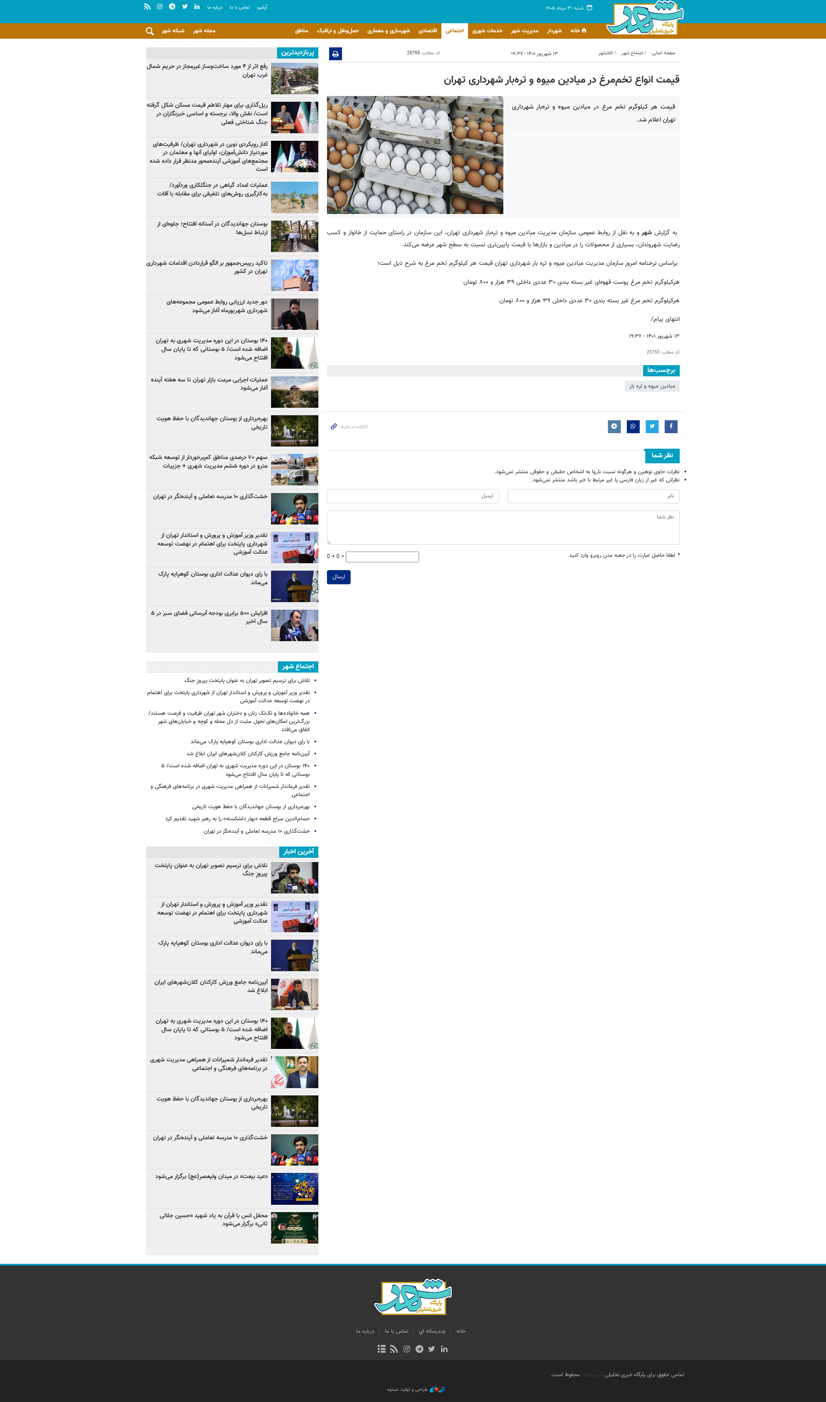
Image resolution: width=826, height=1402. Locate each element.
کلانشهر (605, 53)
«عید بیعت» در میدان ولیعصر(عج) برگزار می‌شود (211, 1177)
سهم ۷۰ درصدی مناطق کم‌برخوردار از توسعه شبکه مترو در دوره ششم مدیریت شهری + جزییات (208, 462)
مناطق (301, 31)
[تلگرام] (419, 1350)
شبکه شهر (173, 31)
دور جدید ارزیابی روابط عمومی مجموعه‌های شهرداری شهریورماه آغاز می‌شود (217, 307)
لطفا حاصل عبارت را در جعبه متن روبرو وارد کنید (624, 556)
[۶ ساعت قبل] (294, 117)
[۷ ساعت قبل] (294, 547)
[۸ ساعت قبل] (294, 275)
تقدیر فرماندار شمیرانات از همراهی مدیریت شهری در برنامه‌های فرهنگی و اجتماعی (230, 790)
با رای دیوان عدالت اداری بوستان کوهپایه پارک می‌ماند (213, 579)
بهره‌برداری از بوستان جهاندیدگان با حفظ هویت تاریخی (212, 423)
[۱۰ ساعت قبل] (294, 586)
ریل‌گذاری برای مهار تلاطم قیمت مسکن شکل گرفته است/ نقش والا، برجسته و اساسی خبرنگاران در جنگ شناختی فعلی (207, 114)
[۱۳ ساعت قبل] (294, 431)
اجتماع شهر (633, 53)
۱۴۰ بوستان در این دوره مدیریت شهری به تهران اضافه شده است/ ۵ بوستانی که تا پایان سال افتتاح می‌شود (212, 349)
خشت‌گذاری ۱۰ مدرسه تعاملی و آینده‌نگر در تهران (210, 497)
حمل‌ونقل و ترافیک (338, 31)
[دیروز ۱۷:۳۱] (294, 78)
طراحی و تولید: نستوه (407, 1389)
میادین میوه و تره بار (652, 386)
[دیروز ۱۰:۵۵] (294, 508)
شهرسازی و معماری (388, 31)
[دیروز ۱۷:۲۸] (294, 236)
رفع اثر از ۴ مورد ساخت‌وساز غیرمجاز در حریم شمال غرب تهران (207, 71)
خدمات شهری (487, 31)
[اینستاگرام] (406, 1350)
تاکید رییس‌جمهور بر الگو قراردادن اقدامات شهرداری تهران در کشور (207, 268)
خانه (575, 31)
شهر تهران (592, 1375)
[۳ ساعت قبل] (294, 314)
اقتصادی (428, 31)
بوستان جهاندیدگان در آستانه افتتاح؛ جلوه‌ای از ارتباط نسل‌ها (212, 229)
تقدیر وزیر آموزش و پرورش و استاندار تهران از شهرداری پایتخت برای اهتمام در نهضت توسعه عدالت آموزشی (212, 544)
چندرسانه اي (432, 1331)
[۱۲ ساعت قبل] (294, 353)
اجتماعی (455, 31)
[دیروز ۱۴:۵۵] (294, 197)
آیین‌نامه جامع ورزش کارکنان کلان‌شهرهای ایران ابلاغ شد (248, 754)
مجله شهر (204, 31)
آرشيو (262, 7)
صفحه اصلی (663, 53)
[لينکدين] (444, 1350)
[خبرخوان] (394, 1350)
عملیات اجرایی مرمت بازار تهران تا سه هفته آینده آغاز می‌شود (209, 384)
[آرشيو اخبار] (381, 1350)
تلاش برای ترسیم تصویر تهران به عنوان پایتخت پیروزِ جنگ (247, 680)
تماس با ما (240, 7)
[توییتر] (431, 1350)
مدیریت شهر (525, 31)
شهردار (554, 31)
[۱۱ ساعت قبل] (294, 156)
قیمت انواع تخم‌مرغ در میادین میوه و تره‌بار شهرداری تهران (562, 80)
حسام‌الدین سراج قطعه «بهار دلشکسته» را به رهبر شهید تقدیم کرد (237, 819)
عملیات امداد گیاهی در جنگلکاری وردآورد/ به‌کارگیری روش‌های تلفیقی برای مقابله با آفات (212, 190)
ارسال (339, 577)
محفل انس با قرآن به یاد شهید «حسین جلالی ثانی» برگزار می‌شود (214, 1220)
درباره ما (214, 7)
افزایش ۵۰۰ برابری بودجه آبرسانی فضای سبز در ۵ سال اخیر (209, 618)
